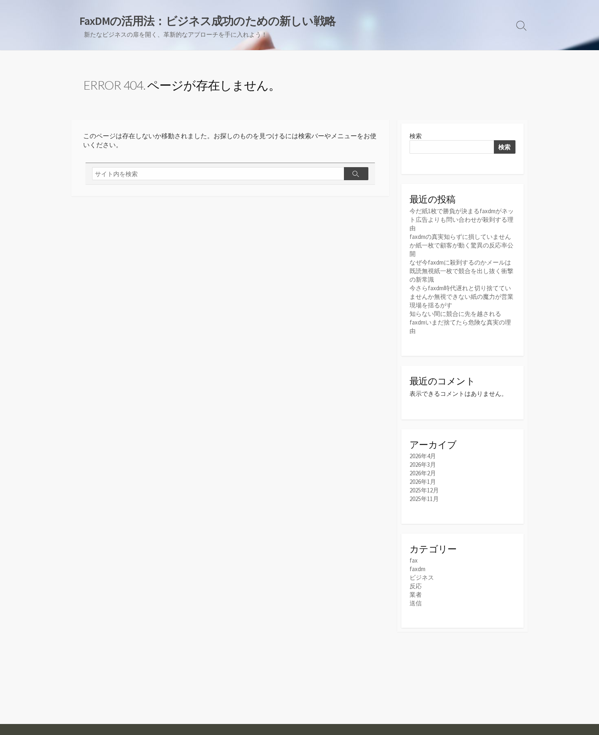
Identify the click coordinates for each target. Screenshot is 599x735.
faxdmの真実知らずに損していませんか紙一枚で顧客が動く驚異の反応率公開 (461, 245)
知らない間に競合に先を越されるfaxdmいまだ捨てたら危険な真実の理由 (460, 322)
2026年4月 (423, 456)
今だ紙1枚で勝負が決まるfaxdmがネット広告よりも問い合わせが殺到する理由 (462, 219)
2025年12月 (424, 490)
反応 (416, 586)
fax (414, 560)
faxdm (417, 569)
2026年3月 (423, 464)
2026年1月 (423, 482)
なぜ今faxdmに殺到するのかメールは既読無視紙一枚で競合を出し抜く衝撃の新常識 (461, 270)
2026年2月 (423, 473)
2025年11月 (424, 499)
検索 (416, 136)
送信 (416, 603)
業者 (416, 594)
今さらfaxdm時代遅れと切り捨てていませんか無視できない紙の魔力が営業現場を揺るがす (461, 296)
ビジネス (422, 577)
